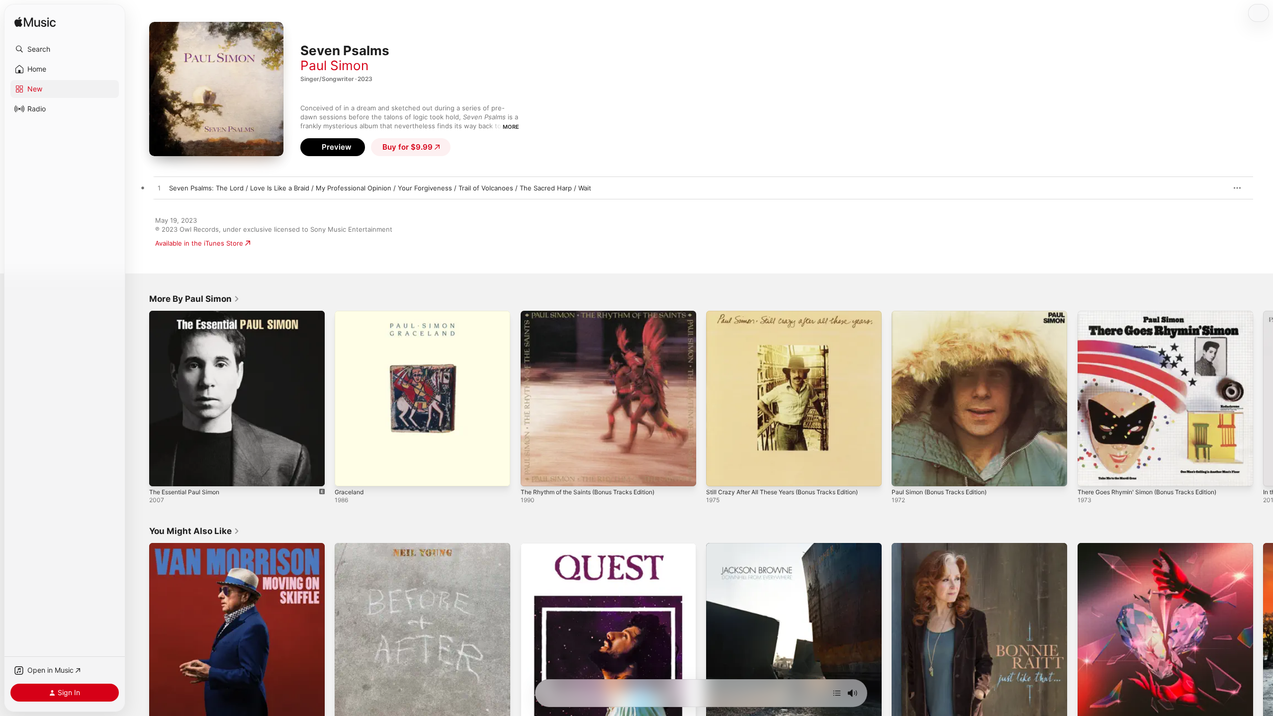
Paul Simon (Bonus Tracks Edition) (944, 315)
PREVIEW (1216, 188)
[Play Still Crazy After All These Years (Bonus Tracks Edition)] (718, 473)
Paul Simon (334, 65)
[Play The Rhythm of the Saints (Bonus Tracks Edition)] (533, 473)
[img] (35, 22)
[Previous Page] (139, 399)
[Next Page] (1263, 399)
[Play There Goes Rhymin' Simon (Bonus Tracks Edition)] (1090, 473)
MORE (511, 126)
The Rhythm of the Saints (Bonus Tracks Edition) (596, 315)
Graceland (350, 315)
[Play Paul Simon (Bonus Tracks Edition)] (904, 473)
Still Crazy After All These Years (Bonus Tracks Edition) (791, 315)
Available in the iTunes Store (199, 243)
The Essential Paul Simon (188, 315)
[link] (194, 298)
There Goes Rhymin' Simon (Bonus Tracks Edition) (1155, 315)
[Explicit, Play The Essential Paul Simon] (161, 473)
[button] (64, 49)
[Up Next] (837, 693)
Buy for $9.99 (407, 147)
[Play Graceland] (347, 473)
